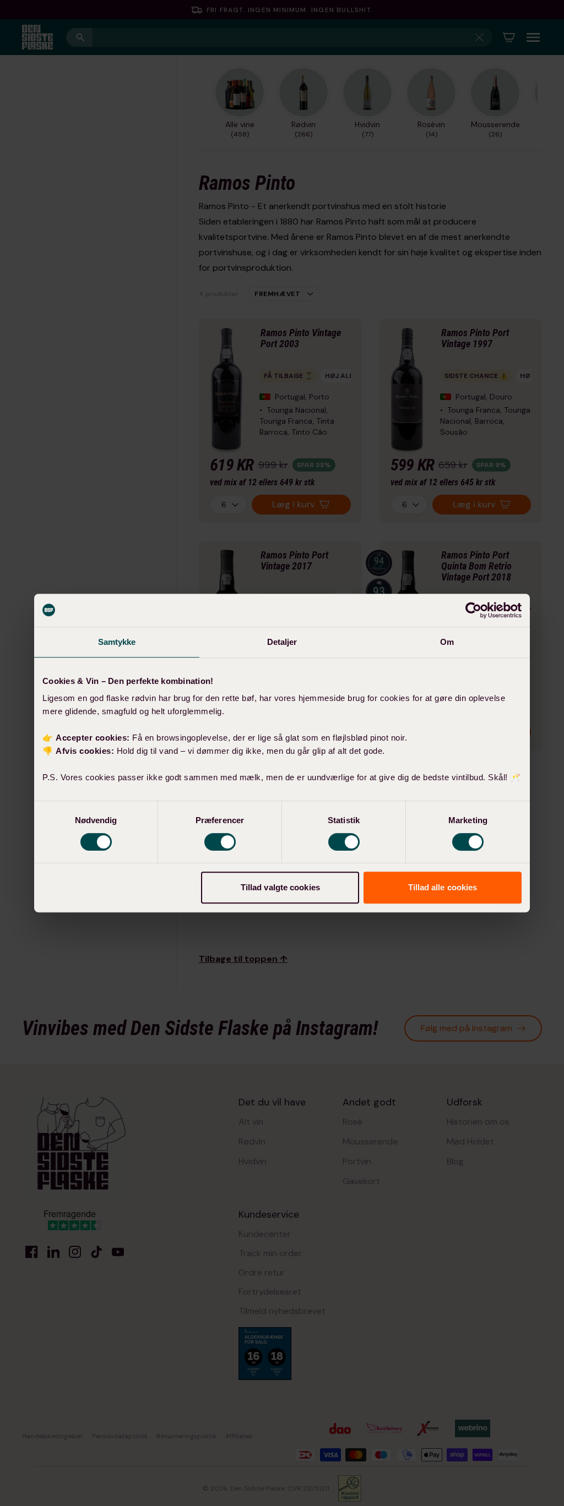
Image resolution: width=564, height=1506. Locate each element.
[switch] (220, 842)
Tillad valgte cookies (280, 887)
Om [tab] (447, 642)
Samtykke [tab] (117, 642)
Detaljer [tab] (282, 642)
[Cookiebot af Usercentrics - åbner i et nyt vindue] (473, 610)
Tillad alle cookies (443, 887)
